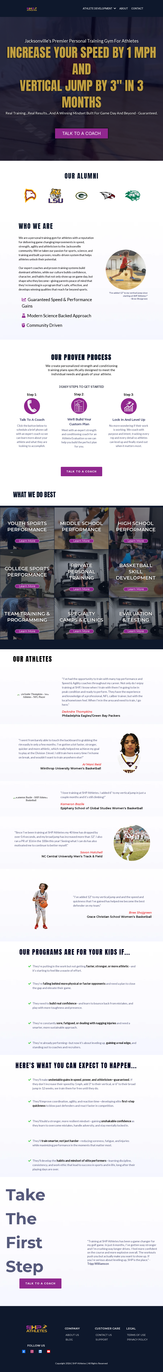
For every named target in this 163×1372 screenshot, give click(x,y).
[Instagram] (32, 1351)
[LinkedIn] (40, 1351)
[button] (114, 8)
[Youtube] (48, 1351)
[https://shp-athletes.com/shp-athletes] (31, 8)
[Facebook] (24, 1351)
